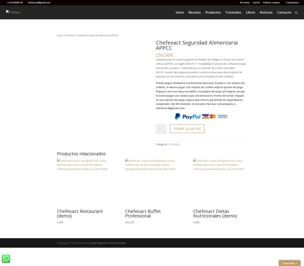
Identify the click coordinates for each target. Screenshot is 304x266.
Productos (213, 12)
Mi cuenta (245, 3)
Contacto (284, 12)
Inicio (180, 12)
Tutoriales (233, 12)
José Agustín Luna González (108, 243)
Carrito (256, 3)
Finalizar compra (271, 3)
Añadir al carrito (187, 128)
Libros (250, 12)
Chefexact (69, 35)
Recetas (194, 12)
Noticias (266, 12)
